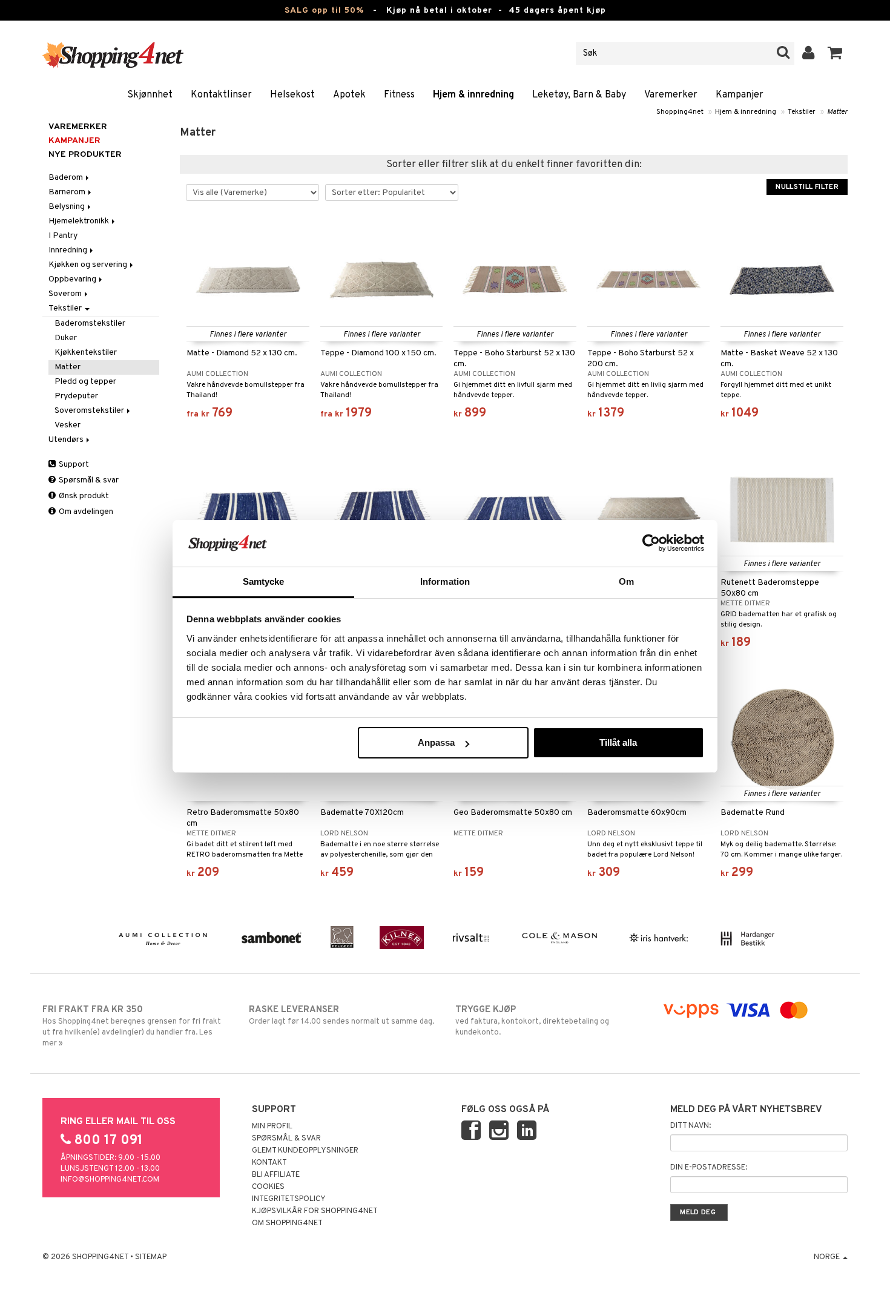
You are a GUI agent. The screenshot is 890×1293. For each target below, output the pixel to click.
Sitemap (150, 1257)
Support (73, 464)
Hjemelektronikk (79, 221)
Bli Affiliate (276, 1175)
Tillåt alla (618, 742)
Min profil (272, 1126)
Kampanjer (739, 95)
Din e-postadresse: (708, 1168)
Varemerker (670, 95)
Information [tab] (445, 581)
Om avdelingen (85, 512)
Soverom (66, 294)
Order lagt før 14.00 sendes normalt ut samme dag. (341, 1015)
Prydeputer (76, 396)
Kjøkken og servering (88, 265)
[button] (835, 53)
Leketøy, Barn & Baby (579, 95)
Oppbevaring (73, 279)
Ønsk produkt (83, 496)
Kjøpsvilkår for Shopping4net (315, 1211)
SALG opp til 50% (324, 10)
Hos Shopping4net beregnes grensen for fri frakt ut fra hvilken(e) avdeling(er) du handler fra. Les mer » (131, 1026)
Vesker (67, 425)
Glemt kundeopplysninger (305, 1151)
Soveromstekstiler (90, 411)
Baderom (66, 178)
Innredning (68, 250)
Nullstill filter (807, 187)
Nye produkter (85, 155)
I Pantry (62, 236)
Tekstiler (802, 112)
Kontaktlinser (221, 95)
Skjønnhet (150, 95)
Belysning (67, 207)
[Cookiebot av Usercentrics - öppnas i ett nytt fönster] (651, 543)
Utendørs (66, 440)
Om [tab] (626, 581)
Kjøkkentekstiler (85, 352)
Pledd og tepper (85, 382)
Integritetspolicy (289, 1199)
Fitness (399, 95)
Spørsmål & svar (88, 480)
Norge (828, 1257)
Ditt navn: (690, 1126)
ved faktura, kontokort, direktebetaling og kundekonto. (532, 1021)
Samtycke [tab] (264, 581)
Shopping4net (680, 112)
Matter (837, 112)
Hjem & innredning (473, 95)
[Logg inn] (808, 53)
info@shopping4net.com (110, 1180)
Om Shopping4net (287, 1223)
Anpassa (436, 742)
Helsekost (292, 95)
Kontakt (269, 1163)
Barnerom (67, 192)
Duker (65, 338)
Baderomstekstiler (89, 323)
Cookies (268, 1187)
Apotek (349, 95)
